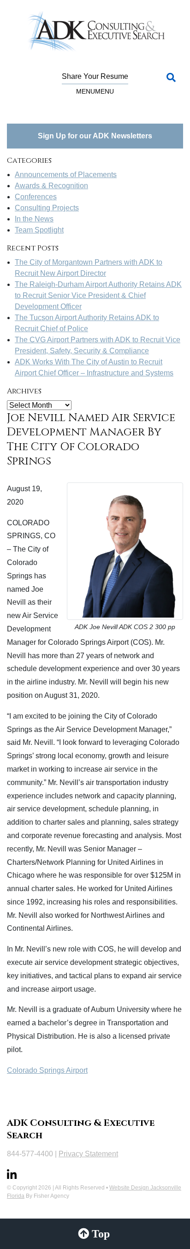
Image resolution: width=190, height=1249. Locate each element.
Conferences (36, 197)
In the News (34, 219)
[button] (95, 91)
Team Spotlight (39, 230)
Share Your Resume (95, 76)
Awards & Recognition (51, 186)
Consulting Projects (47, 208)
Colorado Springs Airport (47, 1070)
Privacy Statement (88, 1154)
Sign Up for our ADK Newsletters (95, 136)
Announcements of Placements (66, 174)
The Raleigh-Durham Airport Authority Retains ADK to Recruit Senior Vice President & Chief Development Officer (98, 295)
